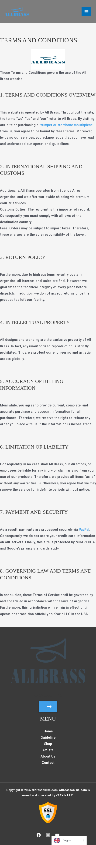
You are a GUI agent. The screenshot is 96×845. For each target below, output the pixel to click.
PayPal (84, 529)
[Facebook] (39, 835)
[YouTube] (57, 835)
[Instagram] (48, 835)
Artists (48, 750)
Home (48, 731)
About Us (48, 756)
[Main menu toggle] (86, 12)
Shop (48, 744)
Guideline (48, 737)
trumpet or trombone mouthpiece (65, 125)
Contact (48, 763)
